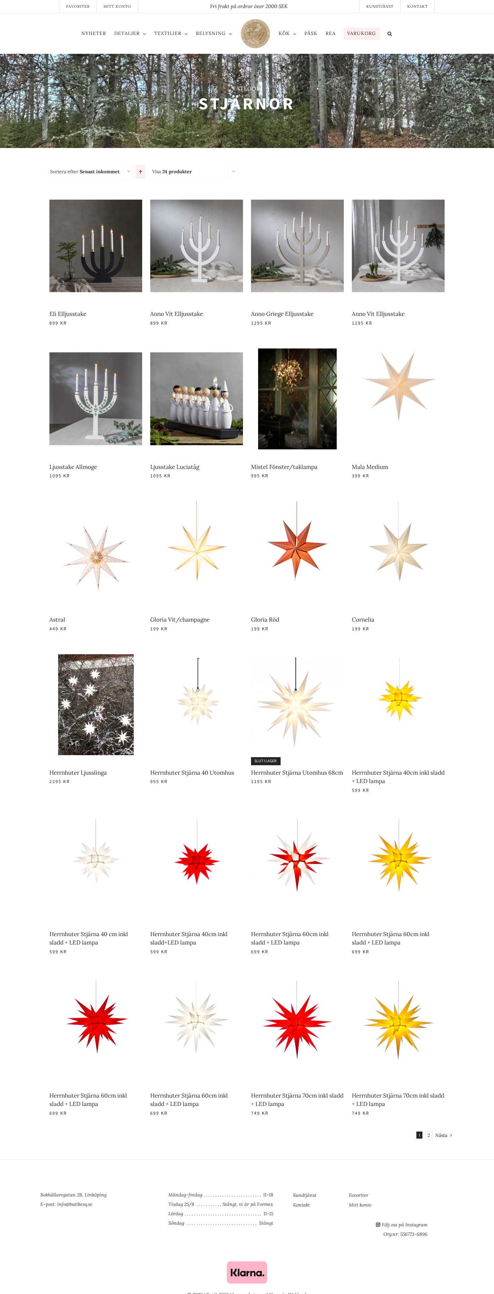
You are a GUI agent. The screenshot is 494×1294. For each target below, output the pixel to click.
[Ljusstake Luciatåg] (348, 505)
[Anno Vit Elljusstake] (348, 199)
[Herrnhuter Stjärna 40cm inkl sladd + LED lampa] (348, 1269)
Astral (57, 925)
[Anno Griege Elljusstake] (146, 352)
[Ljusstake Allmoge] (146, 505)
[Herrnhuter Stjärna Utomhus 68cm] (146, 1269)
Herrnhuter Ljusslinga (78, 1231)
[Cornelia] (348, 964)
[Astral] (146, 811)
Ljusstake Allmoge (73, 619)
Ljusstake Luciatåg (275, 619)
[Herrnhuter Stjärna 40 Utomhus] (348, 1116)
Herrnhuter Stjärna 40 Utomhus (293, 1231)
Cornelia (262, 1078)
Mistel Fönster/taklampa (82, 772)
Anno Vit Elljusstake (277, 314)
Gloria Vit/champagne (281, 925)
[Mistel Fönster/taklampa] (146, 658)
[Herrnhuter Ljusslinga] (146, 1116)
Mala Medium (269, 772)
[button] (417, 35)
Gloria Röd (63, 1078)
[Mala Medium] (348, 658)
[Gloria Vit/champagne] (348, 811)
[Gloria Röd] (146, 964)
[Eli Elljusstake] (146, 199)
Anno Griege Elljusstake (80, 467)
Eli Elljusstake (67, 314)
